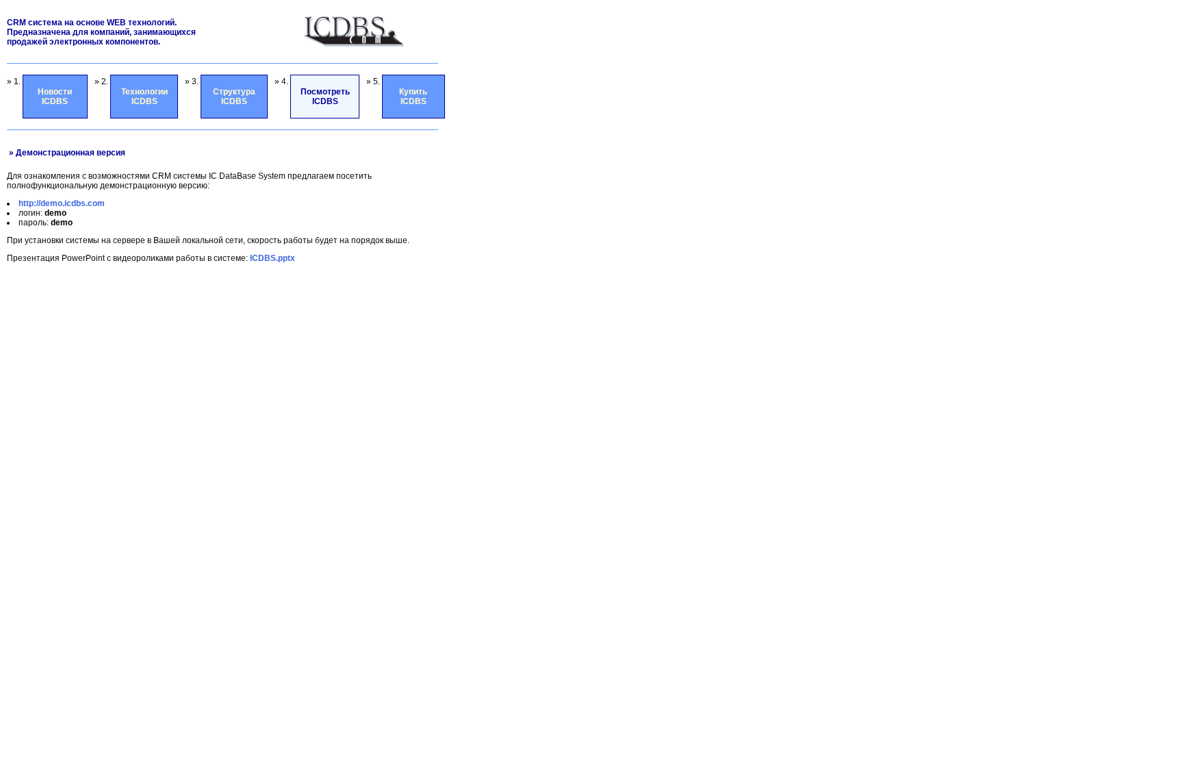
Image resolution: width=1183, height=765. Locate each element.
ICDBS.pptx (272, 258)
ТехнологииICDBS (144, 96)
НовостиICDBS (55, 96)
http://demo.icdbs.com (61, 203)
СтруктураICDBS (234, 96)
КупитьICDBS (413, 96)
